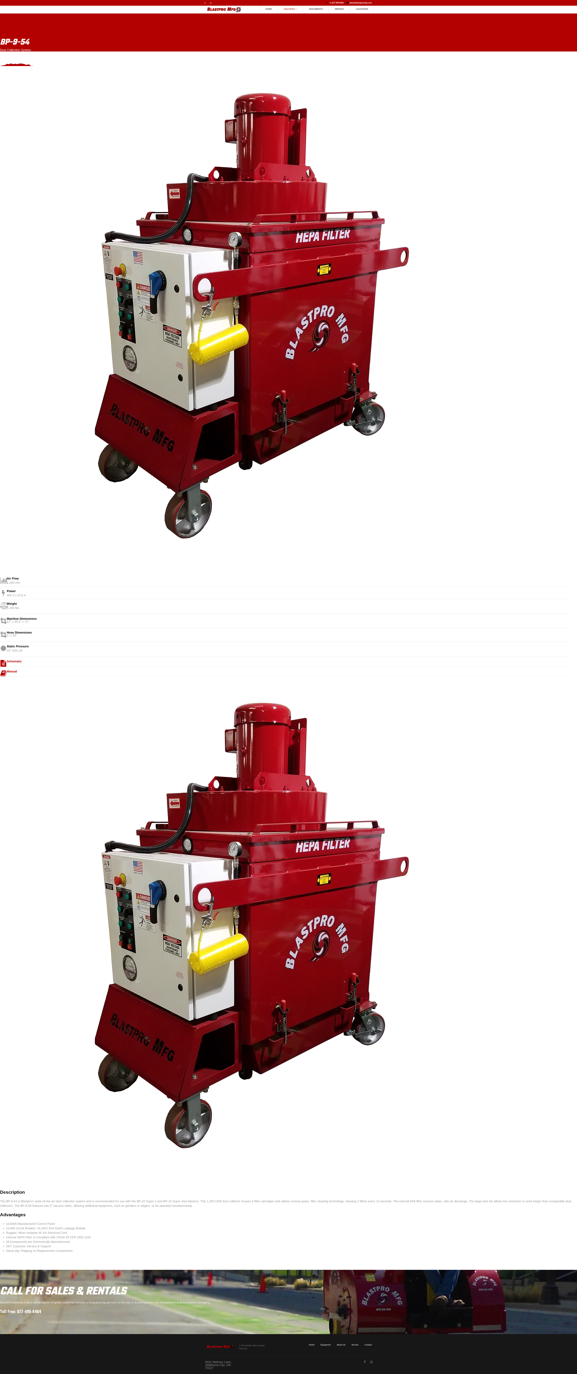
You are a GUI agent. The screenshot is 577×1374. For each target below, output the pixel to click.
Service (355, 1345)
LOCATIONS (362, 9)
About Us (341, 1345)
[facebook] (204, 3)
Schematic (14, 661)
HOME (269, 9)
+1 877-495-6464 (336, 3)
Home (311, 1345)
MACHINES (289, 9)
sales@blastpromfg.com (360, 3)
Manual (12, 671)
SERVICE (339, 9)
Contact (368, 1345)
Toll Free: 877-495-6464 (20, 1311)
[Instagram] (211, 3)
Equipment (326, 1345)
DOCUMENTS (316, 9)
